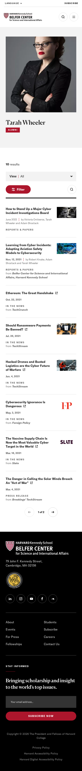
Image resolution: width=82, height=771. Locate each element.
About (10, 622)
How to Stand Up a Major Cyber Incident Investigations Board (28, 211)
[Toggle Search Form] (72, 189)
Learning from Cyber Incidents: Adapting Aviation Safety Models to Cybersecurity (28, 249)
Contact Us (51, 644)
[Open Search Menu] (63, 17)
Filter (21, 189)
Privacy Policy (41, 747)
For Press (12, 637)
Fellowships (14, 644)
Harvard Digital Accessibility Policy (41, 759)
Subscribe (71, 3)
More (73, 17)
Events (10, 629)
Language (12, 3)
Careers (49, 637)
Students (50, 622)
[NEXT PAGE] (53, 512)
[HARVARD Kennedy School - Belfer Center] (23, 17)
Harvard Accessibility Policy (41, 753)
